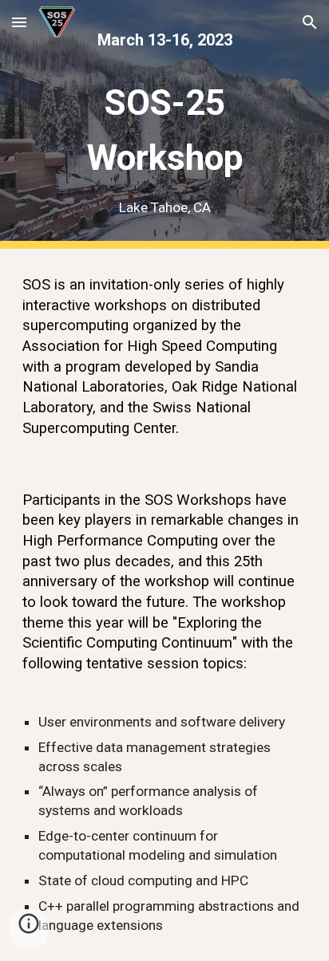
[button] (19, 22)
